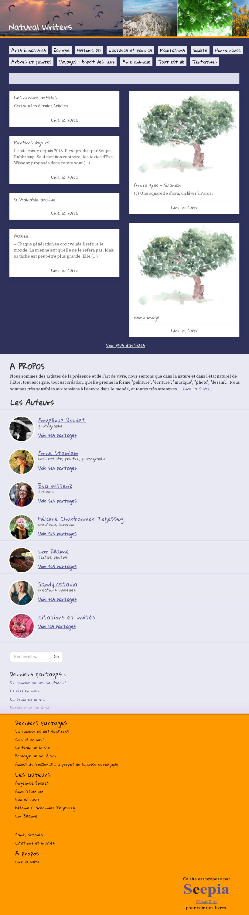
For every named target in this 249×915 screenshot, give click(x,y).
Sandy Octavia (29, 834)
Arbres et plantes (31, 61)
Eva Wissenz (27, 799)
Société (200, 50)
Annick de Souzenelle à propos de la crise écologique (66, 764)
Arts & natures (28, 50)
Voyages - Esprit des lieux (86, 61)
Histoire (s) (89, 50)
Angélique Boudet (32, 783)
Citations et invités (35, 843)
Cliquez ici (206, 901)
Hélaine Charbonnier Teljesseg (45, 807)
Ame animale (136, 61)
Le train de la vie (27, 699)
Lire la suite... (198, 388)
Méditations (172, 50)
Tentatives (204, 61)
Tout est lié (171, 61)
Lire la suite (64, 120)
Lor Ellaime (26, 816)
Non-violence (228, 50)
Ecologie (62, 50)
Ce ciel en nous (24, 690)
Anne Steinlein (29, 791)
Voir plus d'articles (125, 345)
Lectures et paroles (130, 50)
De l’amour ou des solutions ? (38, 682)
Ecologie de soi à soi (30, 707)
